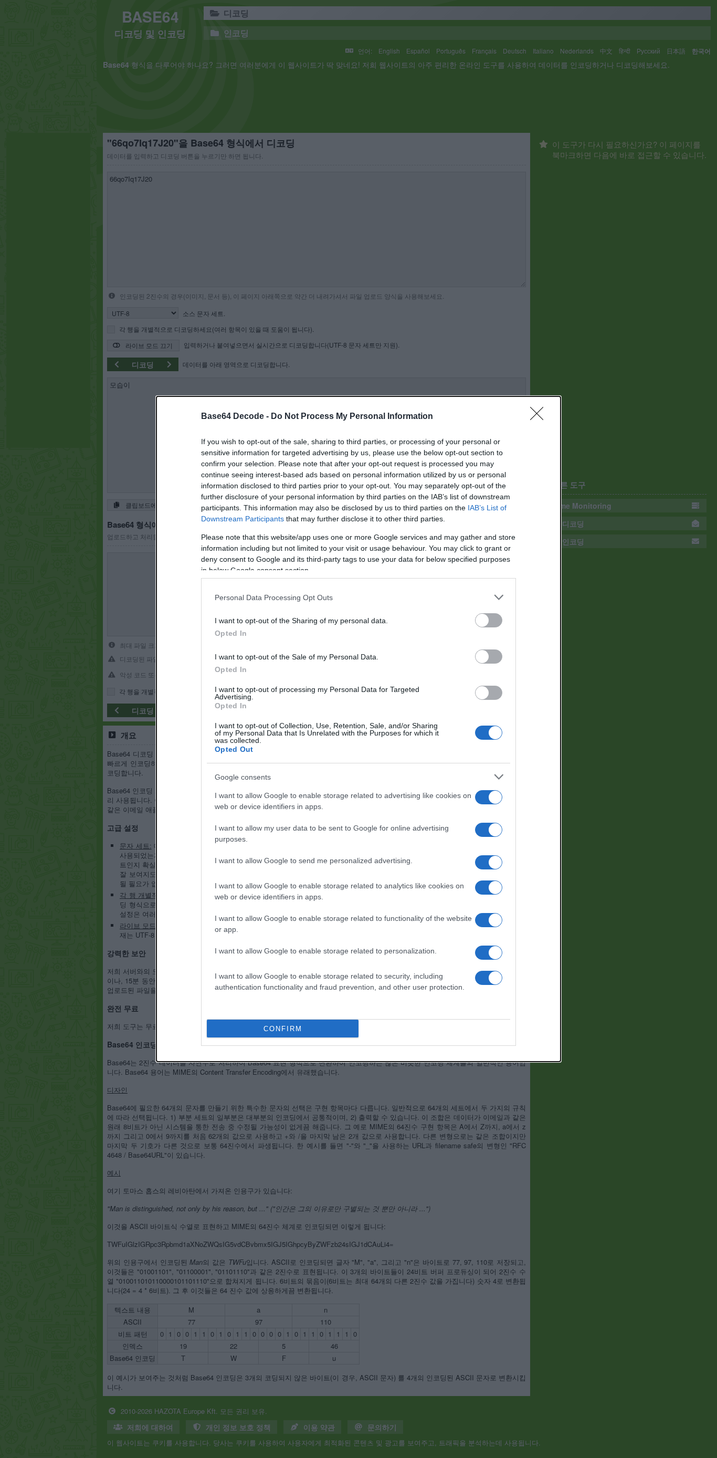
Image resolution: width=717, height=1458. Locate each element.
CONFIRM (282, 1029)
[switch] (488, 620)
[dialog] (358, 729)
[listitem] (358, 597)
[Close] (540, 417)
